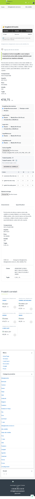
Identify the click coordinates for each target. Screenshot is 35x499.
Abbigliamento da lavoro (14, 7)
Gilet (2, 395)
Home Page (6, 356)
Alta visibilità (28, 7)
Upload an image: (6, 191)
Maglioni (3, 402)
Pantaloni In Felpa (5, 408)
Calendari (3, 456)
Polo (28, 44)
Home (2, 7)
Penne (3, 459)
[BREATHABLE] (2, 97)
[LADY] (1, 97)
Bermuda (3, 381)
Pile (2, 412)
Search (26, 2)
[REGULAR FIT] (4, 248)
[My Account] (29, 2)
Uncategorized (5, 466)
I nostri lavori (6, 361)
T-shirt (3, 422)
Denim (3, 388)
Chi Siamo (5, 358)
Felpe (2, 391)
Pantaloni (3, 405)
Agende (3, 453)
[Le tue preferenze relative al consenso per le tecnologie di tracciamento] (32, 496)
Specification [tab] (20, 205)
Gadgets (3, 449)
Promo (4, 368)
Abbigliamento (4, 44)
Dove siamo (6, 363)
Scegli (14, 307)
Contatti (5, 366)
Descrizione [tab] (5, 205)
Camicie (3, 385)
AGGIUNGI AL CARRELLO (11, 166)
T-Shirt (3, 439)
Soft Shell (3, 418)
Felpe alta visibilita (6, 432)
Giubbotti (3, 398)
